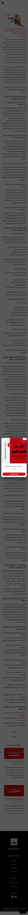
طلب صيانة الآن (14, 474)
